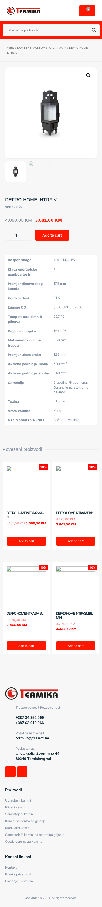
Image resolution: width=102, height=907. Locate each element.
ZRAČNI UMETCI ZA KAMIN (48, 47)
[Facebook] (10, 771)
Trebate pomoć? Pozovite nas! (38, 707)
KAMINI (22, 47)
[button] (69, 10)
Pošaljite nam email (30, 733)
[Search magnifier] (94, 30)
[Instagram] (22, 771)
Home (10, 47)
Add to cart (52, 235)
